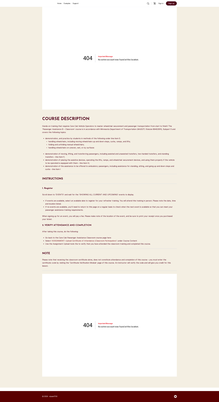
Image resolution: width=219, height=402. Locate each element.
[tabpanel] (109, 194)
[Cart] (154, 3)
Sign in (160, 3)
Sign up (171, 3)
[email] (175, 396)
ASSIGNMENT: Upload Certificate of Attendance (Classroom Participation (84, 241)
